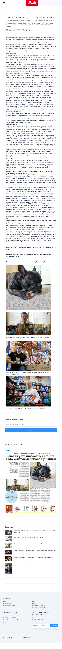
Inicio (4, 10)
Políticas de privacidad (39, 607)
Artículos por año (8, 603)
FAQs (34, 603)
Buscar (31, 430)
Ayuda (34, 601)
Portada (9, 10)
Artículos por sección (9, 605)
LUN (6, 622)
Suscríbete (54, 625)
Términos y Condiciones (39, 605)
